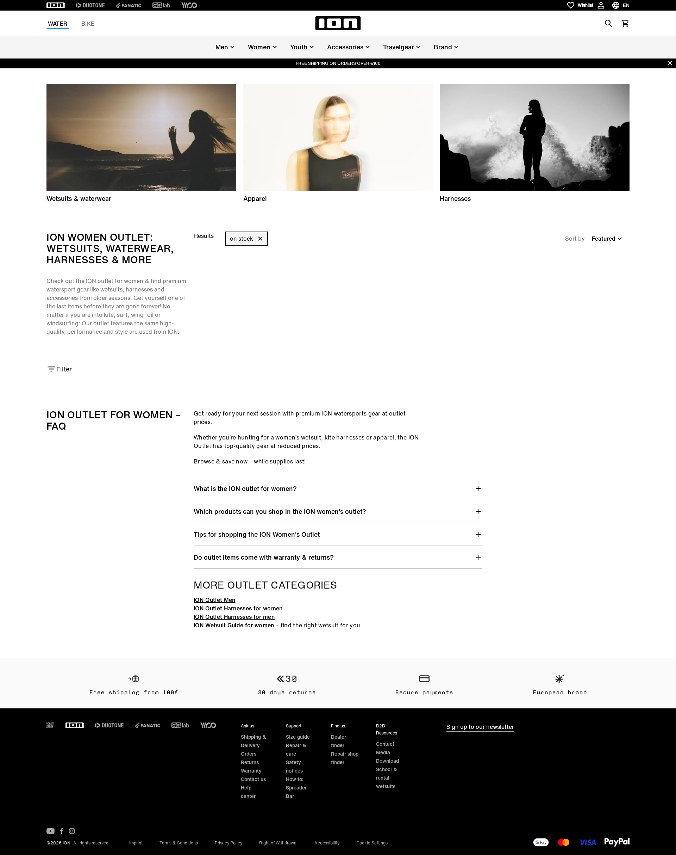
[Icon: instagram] (72, 831)
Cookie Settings (372, 843)
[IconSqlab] (161, 5)
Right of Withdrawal (278, 843)
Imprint (136, 843)
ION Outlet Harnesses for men (234, 617)
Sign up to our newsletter (480, 726)
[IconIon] (55, 5)
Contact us (253, 779)
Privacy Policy (228, 843)
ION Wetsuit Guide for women (235, 625)
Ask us (247, 726)
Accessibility (326, 843)
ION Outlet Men (214, 600)
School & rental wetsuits (386, 777)
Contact (385, 744)
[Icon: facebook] (61, 831)
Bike (87, 23)
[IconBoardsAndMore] (50, 725)
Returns (250, 762)
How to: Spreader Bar (296, 787)
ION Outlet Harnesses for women (238, 608)
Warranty (251, 770)
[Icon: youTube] (50, 831)
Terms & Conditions (178, 843)
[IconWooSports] (189, 5)
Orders (248, 753)
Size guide (298, 736)
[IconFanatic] (128, 5)
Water (57, 23)
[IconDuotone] (90, 5)
